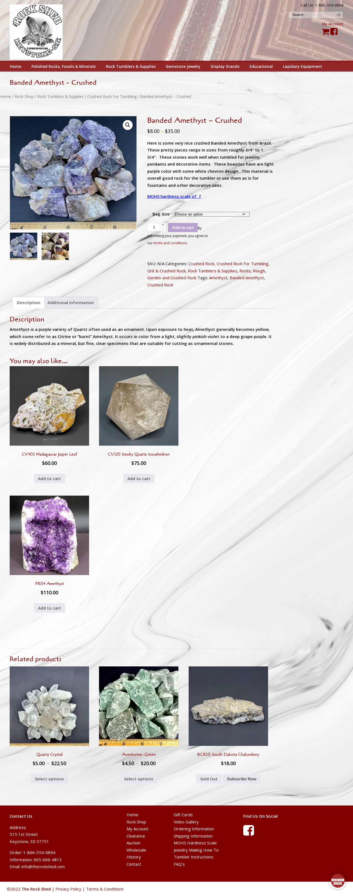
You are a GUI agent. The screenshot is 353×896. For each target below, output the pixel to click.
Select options (49, 778)
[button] (128, 125)
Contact (134, 863)
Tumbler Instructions (193, 857)
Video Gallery (186, 821)
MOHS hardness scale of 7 (174, 196)
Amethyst (218, 277)
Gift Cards (183, 814)
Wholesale (136, 849)
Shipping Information (193, 835)
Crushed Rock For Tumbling (112, 96)
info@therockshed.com (43, 866)
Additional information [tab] (70, 302)
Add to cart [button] (49, 478)
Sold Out (209, 778)
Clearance (136, 835)
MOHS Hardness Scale (195, 843)
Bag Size (161, 214)
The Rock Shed (42, 31)
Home (5, 96)
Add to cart (183, 227)
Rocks (245, 270)
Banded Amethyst (247, 277)
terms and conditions (170, 243)
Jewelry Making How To (196, 849)
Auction (133, 843)
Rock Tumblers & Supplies (60, 96)
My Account (332, 23)
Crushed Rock (201, 263)
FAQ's (179, 863)
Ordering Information (194, 828)
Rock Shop (24, 96)
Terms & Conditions (105, 889)
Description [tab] (28, 302)
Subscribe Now (241, 779)
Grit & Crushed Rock (166, 270)
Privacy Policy (68, 889)
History (134, 857)
